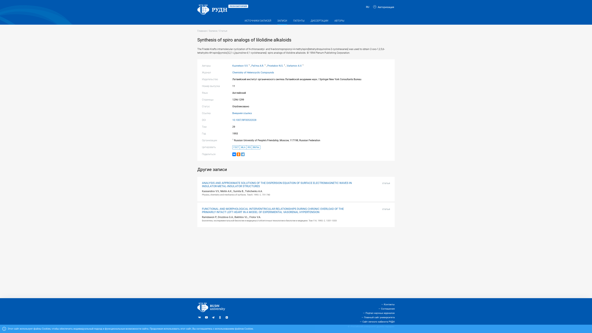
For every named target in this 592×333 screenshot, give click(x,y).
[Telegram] (243, 154)
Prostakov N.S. (275, 65)
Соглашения (388, 308)
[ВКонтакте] (234, 154)
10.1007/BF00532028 (244, 120)
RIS (249, 147)
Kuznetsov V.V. (240, 65)
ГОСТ (236, 147)
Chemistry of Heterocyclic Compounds (253, 72)
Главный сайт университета (379, 317)
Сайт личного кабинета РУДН (378, 321)
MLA (243, 147)
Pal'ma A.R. (257, 65)
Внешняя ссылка (242, 113)
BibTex (256, 147)
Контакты (389, 304)
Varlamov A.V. (294, 65)
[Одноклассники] (238, 154)
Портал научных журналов (380, 313)
